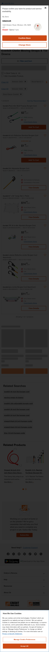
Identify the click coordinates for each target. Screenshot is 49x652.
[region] (24, 631)
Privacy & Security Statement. (12, 634)
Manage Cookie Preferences (24, 639)
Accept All (24, 646)
